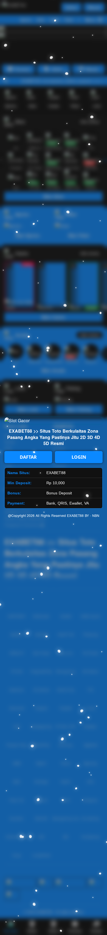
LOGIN (79, 457)
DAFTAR (28, 457)
